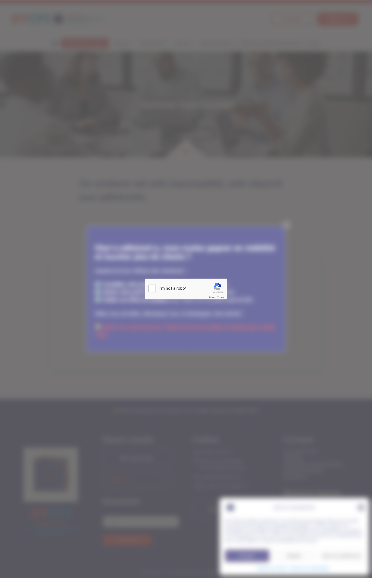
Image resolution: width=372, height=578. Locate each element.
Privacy (212, 297)
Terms (220, 297)
